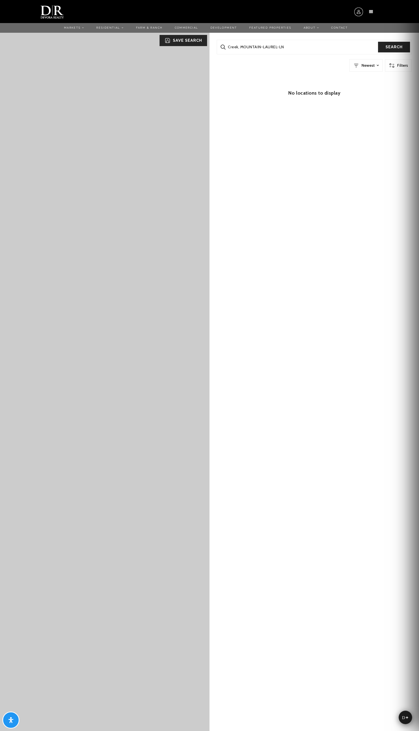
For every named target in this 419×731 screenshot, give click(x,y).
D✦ (405, 717)
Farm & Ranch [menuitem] (149, 27)
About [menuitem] (310, 27)
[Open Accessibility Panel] (10, 720)
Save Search (187, 40)
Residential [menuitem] (108, 27)
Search (394, 47)
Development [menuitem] (223, 27)
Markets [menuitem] (73, 27)
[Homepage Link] (52, 11)
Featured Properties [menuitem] (270, 27)
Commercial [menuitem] (186, 27)
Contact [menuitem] (339, 27)
